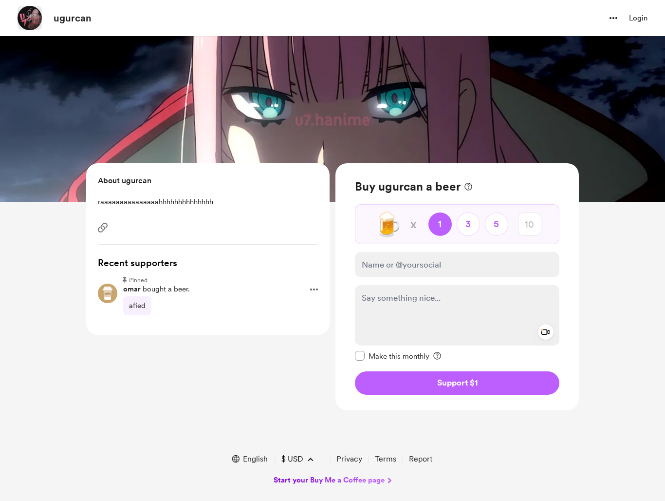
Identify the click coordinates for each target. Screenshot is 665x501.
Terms (385, 458)
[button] (613, 18)
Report (420, 458)
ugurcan (73, 18)
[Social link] (103, 227)
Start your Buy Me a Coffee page (329, 480)
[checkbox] (392, 355)
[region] (457, 286)
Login (638, 18)
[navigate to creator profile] (30, 18)
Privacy (349, 458)
